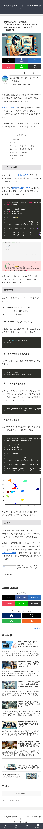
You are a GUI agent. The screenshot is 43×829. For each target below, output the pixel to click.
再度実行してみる (18, 155)
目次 (18, 135)
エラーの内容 (15, 139)
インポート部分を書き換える (22, 149)
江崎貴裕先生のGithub (21, 188)
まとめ (12, 158)
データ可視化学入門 (10, 108)
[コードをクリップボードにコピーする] (38, 203)
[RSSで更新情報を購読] (31, 621)
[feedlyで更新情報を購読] (11, 621)
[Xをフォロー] (31, 615)
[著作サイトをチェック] (11, 615)
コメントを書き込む (21, 793)
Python (6, 588)
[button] (34, 66)
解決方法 (13, 142)
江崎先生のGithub (9, 553)
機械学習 (14, 588)
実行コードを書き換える (20, 152)
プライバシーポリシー (21, 822)
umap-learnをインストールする (23, 146)
